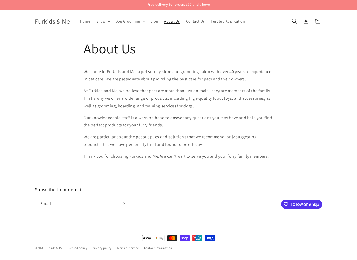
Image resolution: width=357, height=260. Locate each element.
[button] (102, 21)
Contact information (158, 248)
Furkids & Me (54, 248)
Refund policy (77, 248)
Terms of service (128, 248)
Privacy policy (102, 248)
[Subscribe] (123, 204)
